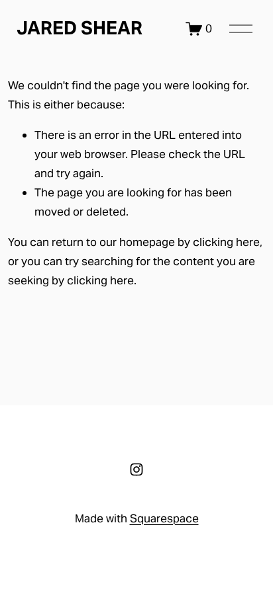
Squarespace (164, 518)
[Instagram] (136, 469)
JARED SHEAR (79, 28)
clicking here (226, 242)
